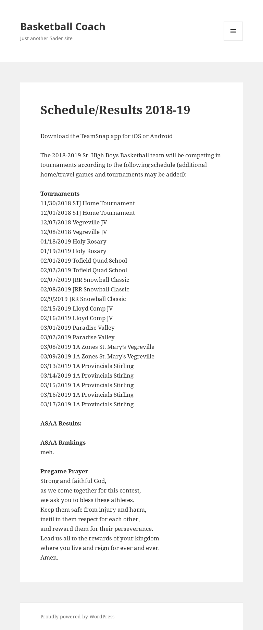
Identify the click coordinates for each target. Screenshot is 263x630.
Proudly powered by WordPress (77, 616)
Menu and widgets (233, 40)
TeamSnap (94, 136)
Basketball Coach (62, 26)
